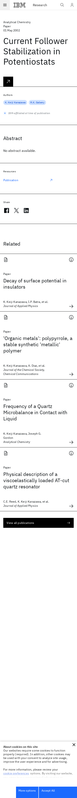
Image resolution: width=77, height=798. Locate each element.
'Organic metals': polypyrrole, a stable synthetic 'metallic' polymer (37, 344)
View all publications (20, 523)
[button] (73, 744)
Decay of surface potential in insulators (35, 283)
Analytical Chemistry (17, 22)
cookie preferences (16, 773)
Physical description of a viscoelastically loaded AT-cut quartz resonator (36, 480)
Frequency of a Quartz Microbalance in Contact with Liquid (35, 412)
